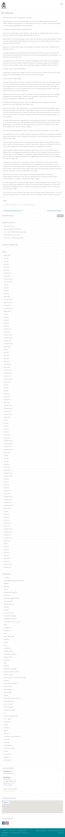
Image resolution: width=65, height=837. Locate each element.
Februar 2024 (7, 329)
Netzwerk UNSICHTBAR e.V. (11, 683)
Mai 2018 (6, 514)
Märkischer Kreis (8, 657)
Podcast (6, 695)
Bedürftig (19, 204)
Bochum (6, 589)
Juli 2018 (6, 511)
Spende (6, 724)
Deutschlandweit (8, 601)
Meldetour (6, 666)
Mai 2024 (6, 320)
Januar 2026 (7, 276)
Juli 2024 (6, 314)
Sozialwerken (7, 722)
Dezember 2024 (8, 299)
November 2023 (8, 338)
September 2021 (8, 414)
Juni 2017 (6, 546)
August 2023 (7, 346)
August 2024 (7, 311)
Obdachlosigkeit (8, 689)
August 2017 (7, 541)
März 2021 (6, 432)
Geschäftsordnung (16, 832)
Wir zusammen (8, 754)
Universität (6, 739)
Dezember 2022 (8, 370)
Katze (5, 645)
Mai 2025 (6, 291)
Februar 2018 (7, 523)
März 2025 (6, 293)
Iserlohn (6, 642)
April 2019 (6, 485)
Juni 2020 (6, 458)
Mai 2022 (6, 391)
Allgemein (6, 583)
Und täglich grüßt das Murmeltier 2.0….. (13, 210)
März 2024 (6, 326)
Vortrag (6, 751)
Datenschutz (12, 830)
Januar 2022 (7, 402)
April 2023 (6, 358)
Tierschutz (6, 733)
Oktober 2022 (7, 376)
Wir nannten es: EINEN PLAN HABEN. (13, 238)
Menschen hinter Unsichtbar (11, 672)
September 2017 (8, 538)
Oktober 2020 (7, 446)
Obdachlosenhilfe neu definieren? (13, 229)
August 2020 (7, 452)
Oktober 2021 (7, 411)
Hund (5, 633)
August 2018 (7, 508)
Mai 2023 (6, 355)
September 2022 (8, 379)
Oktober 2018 (7, 502)
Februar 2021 (7, 435)
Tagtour (6, 730)
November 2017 (8, 532)
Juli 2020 (6, 455)
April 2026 (6, 267)
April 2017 (6, 552)
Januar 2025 (7, 296)
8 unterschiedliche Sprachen (54, 210)
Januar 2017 (7, 561)
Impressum (4, 830)
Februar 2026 (7, 273)
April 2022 (6, 393)
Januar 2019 (7, 494)
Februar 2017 (7, 558)
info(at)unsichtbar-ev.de (9, 791)
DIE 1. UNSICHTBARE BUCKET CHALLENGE (15, 232)
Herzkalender (7, 627)
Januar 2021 (7, 438)
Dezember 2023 (8, 335)
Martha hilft (7, 660)
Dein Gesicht (7, 595)
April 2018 (6, 517)
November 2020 (8, 443)
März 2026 (6, 270)
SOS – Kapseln (8, 719)
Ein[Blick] (6, 610)
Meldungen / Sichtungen (10, 669)
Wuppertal (6, 757)
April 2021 (6, 429)
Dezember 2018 (8, 496)
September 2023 (8, 343)
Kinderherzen (7, 648)
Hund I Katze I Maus (9, 636)
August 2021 (7, 417)
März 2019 (6, 488)
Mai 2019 (6, 482)
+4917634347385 (12, 789)
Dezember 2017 (8, 529)
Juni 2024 (6, 317)
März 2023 (6, 361)
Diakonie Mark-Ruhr (9, 604)
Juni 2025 (6, 288)
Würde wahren (8, 760)
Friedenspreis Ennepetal (10, 619)
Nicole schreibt (8, 686)
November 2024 (8, 302)
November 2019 (8, 476)
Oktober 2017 (7, 535)
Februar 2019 (7, 491)
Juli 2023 (6, 349)
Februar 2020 (7, 470)
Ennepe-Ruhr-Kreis (9, 613)
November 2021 (8, 408)
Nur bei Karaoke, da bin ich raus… (12, 235)
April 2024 (6, 323)
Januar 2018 (7, 526)
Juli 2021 (6, 420)
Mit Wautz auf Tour (9, 226)
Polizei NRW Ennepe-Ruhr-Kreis (12, 698)
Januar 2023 (7, 367)
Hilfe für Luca (7, 630)
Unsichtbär (7, 742)
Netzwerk (6, 680)
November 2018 (8, 499)
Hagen (5, 624)
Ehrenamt (6, 607)
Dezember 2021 (8, 405)
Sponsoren (7, 727)
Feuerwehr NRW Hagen (10, 616)
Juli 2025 (6, 285)
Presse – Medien (8, 704)
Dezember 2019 (8, 473)
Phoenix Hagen (8, 692)
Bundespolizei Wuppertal (10, 592)
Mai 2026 (6, 264)
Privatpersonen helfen (9, 710)
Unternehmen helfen (9, 748)
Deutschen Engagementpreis (11, 598)
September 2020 (8, 449)
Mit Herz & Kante (8, 675)
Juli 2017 (6, 543)
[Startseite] (3, 4)
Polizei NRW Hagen (9, 701)
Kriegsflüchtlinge (8, 651)
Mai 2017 (6, 549)
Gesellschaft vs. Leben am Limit (12, 622)
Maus (5, 663)
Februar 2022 (7, 399)
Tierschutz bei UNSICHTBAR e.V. (12, 736)
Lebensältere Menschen (10, 654)
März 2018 (6, 520)
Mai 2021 (6, 426)
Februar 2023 (7, 364)
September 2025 (8, 282)
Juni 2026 (6, 261)
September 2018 (8, 505)
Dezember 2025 (8, 279)
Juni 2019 (6, 479)
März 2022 (6, 396)
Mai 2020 (6, 461)
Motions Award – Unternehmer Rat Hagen (15, 677)
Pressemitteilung (8, 707)
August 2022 (7, 382)
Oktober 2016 (7, 567)
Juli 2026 (6, 258)
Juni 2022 (6, 388)
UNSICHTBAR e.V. (8, 745)
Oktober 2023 (7, 340)
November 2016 (8, 564)
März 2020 (6, 467)
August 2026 (7, 255)
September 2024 (8, 308)
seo (5, 713)
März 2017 (6, 555)
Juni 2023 (6, 352)
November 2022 (8, 373)
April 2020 (6, 464)
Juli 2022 (6, 385)
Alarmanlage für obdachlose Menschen (14, 580)
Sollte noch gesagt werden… (11, 716)
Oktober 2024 (7, 305)
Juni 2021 (6, 423)
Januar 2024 (7, 332)
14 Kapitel (6, 577)
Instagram (6, 639)
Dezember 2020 (8, 440)
